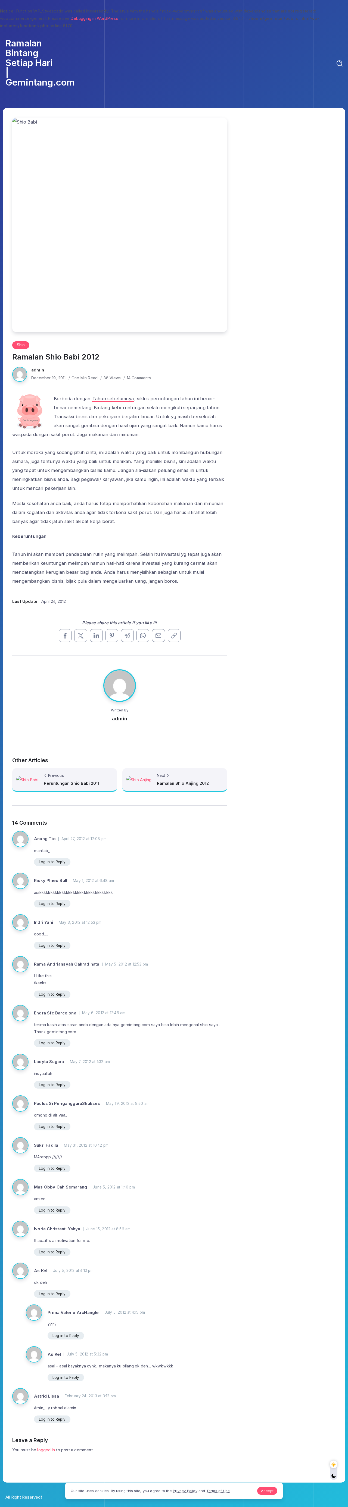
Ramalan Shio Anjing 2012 (183, 783)
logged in (46, 1449)
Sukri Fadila (46, 1145)
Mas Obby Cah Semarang (60, 1187)
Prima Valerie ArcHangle (73, 1312)
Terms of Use (218, 1491)
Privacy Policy (185, 1491)
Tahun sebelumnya (113, 398)
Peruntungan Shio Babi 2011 (71, 783)
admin (37, 370)
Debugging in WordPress (94, 18)
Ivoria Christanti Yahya (57, 1228)
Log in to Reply (52, 862)
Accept (267, 1491)
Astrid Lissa (46, 1396)
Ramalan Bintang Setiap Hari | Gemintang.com (40, 63)
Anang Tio (45, 838)
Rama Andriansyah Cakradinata (67, 964)
